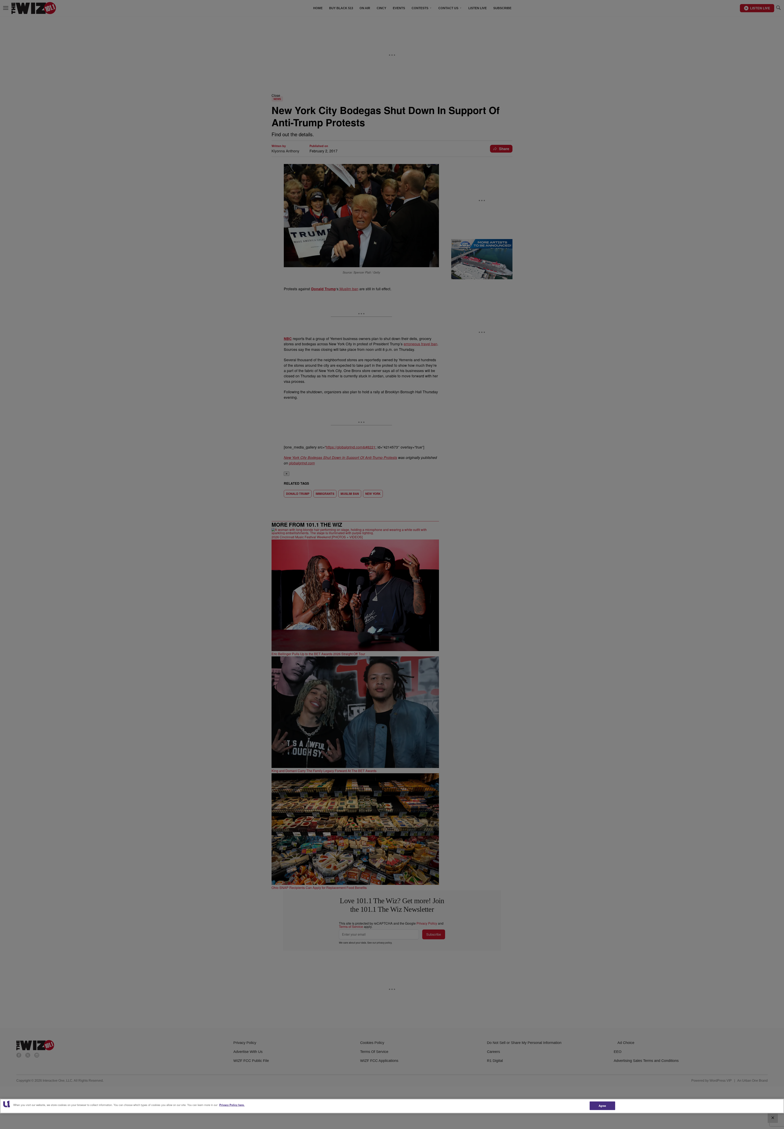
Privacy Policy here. (232, 1105)
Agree (602, 1106)
